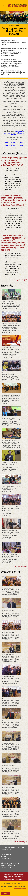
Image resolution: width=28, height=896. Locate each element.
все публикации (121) (20, 280)
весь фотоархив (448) (20, 841)
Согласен (6, 893)
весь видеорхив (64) (21, 566)
